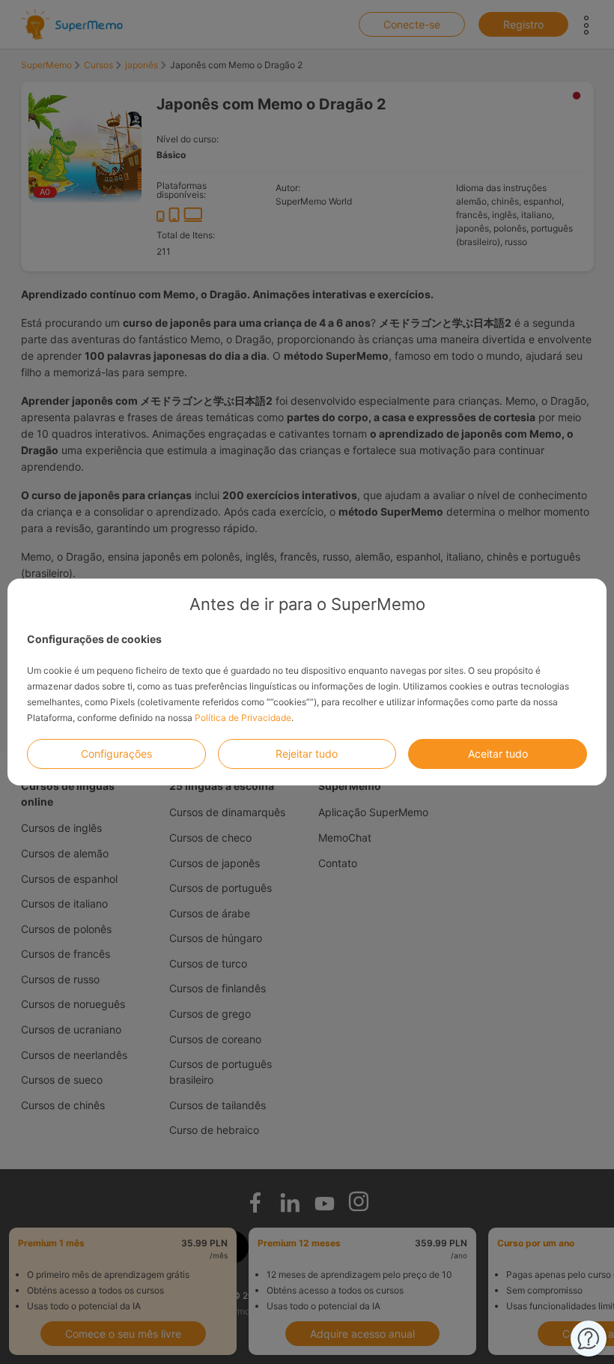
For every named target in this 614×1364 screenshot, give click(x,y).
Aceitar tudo (498, 753)
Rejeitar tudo (307, 753)
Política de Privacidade (243, 717)
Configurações (116, 753)
